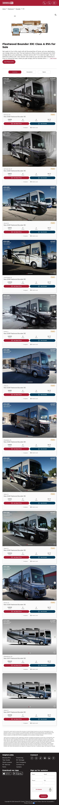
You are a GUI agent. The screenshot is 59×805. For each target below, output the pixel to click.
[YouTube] (44, 758)
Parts (4, 767)
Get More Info (9, 62)
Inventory (14, 72)
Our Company (21, 762)
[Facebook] (31, 758)
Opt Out (44, 801)
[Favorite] (55, 110)
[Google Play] (18, 773)
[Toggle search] (49, 3)
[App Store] (6, 773)
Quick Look (35, 127)
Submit (43, 796)
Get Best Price (18, 123)
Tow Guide (6, 760)
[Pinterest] (53, 758)
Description (29, 72)
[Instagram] (36, 758)
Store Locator (7, 762)
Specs (44, 72)
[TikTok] (40, 758)
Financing (19, 758)
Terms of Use (29, 801)
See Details (44, 123)
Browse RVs (6, 758)
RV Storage (20, 760)
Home (4, 9)
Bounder (18, 9)
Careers (19, 767)
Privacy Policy (37, 801)
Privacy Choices (28, 803)
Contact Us (20, 764)
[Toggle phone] (44, 3)
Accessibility (50, 801)
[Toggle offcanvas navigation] (54, 3)
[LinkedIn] (49, 758)
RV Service (6, 764)
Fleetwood (11, 9)
